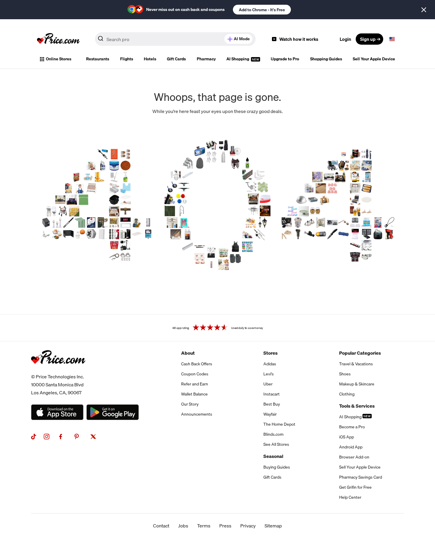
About (188, 353)
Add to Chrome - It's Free (262, 10)
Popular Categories (360, 353)
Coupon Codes (194, 374)
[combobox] (175, 39)
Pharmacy (206, 59)
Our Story (190, 404)
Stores (270, 353)
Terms (203, 525)
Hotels (150, 59)
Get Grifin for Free (355, 487)
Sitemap (273, 525)
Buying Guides (276, 467)
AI (242, 38)
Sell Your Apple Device (374, 59)
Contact (161, 525)
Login (345, 39)
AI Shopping (238, 59)
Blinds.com (273, 434)
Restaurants (97, 59)
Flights (126, 59)
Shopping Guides (326, 59)
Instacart (271, 394)
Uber (268, 384)
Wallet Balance (194, 394)
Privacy (248, 525)
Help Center (350, 497)
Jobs (183, 525)
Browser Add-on (354, 457)
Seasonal (273, 456)
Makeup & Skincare (356, 384)
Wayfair (270, 414)
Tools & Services (357, 406)
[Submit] (100, 40)
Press (225, 525)
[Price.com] (58, 370)
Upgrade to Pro (285, 59)
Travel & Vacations (356, 364)
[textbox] (392, 39)
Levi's (268, 374)
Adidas (269, 364)
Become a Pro (352, 427)
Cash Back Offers (196, 364)
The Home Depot (279, 424)
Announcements (196, 414)
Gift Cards (176, 59)
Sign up (368, 39)
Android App (350, 447)
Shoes (345, 374)
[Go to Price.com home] (58, 39)
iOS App (346, 437)
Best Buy (271, 404)
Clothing (347, 394)
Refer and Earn (194, 384)
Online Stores (58, 59)
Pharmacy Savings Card (360, 477)
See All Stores (276, 444)
